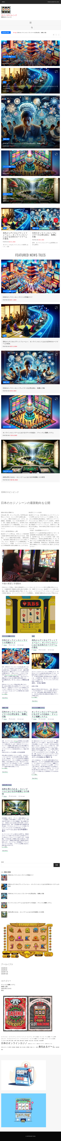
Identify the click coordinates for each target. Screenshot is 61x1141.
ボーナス (46, 1038)
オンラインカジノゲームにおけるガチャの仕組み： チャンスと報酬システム (28, 171)
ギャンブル (42, 1036)
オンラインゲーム (12, 1036)
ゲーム (15, 741)
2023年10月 (4, 974)
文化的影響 (41, 1040)
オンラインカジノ (4, 1036)
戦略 (18, 1040)
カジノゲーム (29, 1036)
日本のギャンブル (48, 1043)
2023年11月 (4, 972)
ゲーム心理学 (53, 1036)
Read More (5, 697)
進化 (5, 82)
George (5, 645)
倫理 (12, 1040)
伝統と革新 (8, 1040)
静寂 (2, 1049)
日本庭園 (13, 1047)
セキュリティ (3, 1038)
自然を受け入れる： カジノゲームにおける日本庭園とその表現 (24, 198)
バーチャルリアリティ (24, 1038)
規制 (37, 1047)
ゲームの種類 (47, 1036)
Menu (3, 1)
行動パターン (32, 1047)
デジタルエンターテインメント (13, 1038)
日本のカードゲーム (40, 1043)
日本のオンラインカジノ (14, 1043)
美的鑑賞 (17, 1047)
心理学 (15, 1040)
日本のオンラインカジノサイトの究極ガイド (17, 61)
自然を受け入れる (8, 194)
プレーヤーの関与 (40, 1038)
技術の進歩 (22, 1040)
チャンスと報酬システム (9, 56)
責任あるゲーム (47, 1046)
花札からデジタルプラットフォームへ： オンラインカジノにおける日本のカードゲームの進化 (30, 87)
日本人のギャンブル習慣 (6, 1047)
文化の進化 (36, 1040)
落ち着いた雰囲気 (25, 1047)
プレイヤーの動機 (33, 1038)
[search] (32, 27)
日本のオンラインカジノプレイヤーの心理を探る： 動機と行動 (24, 143)
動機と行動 (6, 139)
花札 (21, 1047)
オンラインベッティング (21, 1036)
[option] (15, 228)
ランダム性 (3, 1040)
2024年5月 (4, 968)
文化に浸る (31, 1040)
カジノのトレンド (9, 15)
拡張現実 (26, 1040)
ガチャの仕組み (36, 1036)
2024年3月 (4, 970)
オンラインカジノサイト (11, 674)
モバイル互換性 (52, 1038)
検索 (2, 862)
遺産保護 (57, 1047)
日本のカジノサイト (32, 1043)
